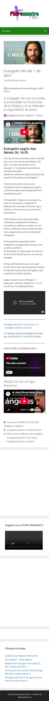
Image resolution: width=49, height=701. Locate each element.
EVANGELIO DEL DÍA (28, 422)
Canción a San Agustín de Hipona (21, 655)
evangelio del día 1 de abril (20, 429)
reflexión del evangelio (31, 433)
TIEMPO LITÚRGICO (13, 426)
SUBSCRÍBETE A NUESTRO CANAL (24, 336)
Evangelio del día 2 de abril (18, 327)
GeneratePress (24, 697)
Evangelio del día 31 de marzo (19, 324)
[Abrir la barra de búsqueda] (45, 31)
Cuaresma (12, 422)
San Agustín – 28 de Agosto (18, 659)
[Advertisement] (24, 485)
